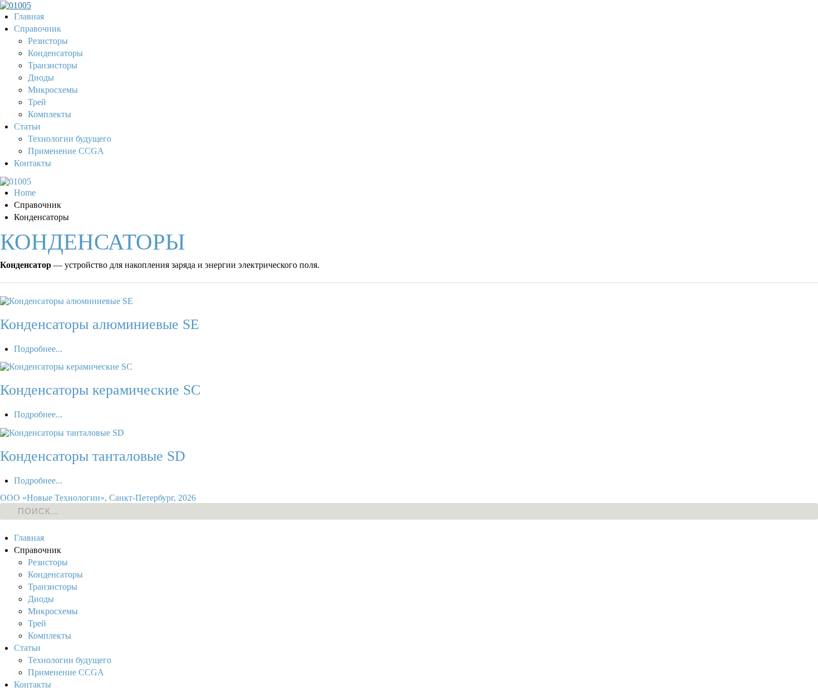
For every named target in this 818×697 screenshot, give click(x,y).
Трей (37, 102)
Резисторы (48, 41)
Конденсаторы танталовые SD (92, 456)
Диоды (41, 77)
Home (25, 192)
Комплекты (49, 114)
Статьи (27, 126)
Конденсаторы (55, 53)
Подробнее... (38, 349)
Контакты (32, 163)
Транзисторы (52, 65)
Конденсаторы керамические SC (100, 390)
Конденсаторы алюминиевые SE (99, 324)
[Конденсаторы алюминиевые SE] (66, 300)
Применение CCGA (66, 151)
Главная (29, 16)
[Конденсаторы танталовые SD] (62, 431)
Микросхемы (53, 89)
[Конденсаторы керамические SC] (66, 366)
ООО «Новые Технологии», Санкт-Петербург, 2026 (98, 497)
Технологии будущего (69, 138)
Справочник (37, 28)
